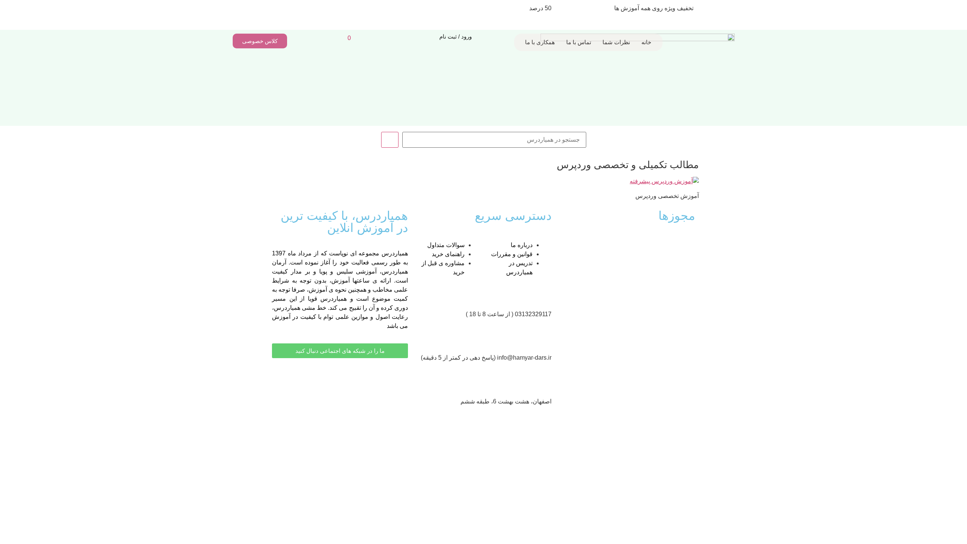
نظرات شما (616, 42)
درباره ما (522, 245)
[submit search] (390, 140)
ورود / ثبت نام (455, 36)
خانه (646, 42)
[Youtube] (398, 375)
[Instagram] (378, 375)
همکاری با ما (540, 42)
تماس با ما (578, 42)
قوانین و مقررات (512, 254)
